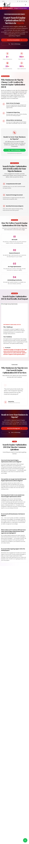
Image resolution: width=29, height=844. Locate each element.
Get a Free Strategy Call (13, 428)
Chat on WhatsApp (15, 44)
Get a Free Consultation (13, 40)
